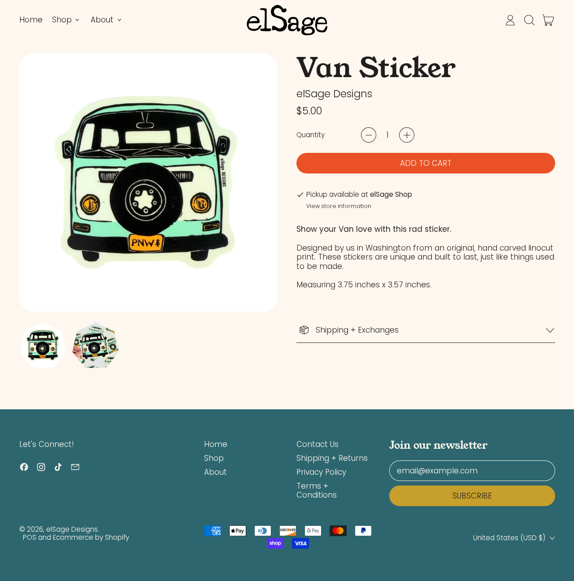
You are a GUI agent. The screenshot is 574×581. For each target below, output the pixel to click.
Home (31, 19)
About (215, 472)
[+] (406, 135)
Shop (214, 458)
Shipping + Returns (332, 458)
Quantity (310, 135)
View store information (338, 206)
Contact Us (317, 444)
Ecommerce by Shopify (91, 537)
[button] (529, 20)
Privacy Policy (321, 472)
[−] (368, 135)
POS (29, 537)
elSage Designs (334, 94)
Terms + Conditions (316, 490)
